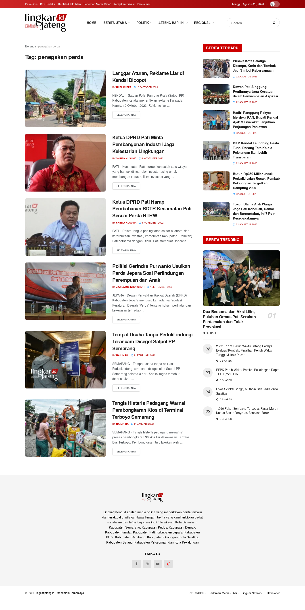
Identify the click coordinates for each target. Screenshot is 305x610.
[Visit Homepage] (46, 22)
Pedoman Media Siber (97, 4)
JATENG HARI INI (171, 22)
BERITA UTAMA (115, 22)
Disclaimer (143, 4)
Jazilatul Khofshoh (130, 286)
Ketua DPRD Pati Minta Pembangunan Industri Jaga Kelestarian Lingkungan (143, 144)
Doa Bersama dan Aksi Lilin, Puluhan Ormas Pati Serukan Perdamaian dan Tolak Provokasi (229, 319)
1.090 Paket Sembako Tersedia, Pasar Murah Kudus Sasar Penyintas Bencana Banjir (247, 410)
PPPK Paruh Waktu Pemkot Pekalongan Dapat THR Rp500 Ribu (247, 371)
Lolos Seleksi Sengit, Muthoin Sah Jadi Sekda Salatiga (247, 391)
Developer (273, 593)
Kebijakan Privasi (124, 4)
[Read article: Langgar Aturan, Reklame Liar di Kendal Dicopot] (65, 98)
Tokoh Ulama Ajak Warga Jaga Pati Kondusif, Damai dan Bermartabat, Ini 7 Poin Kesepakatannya (254, 211)
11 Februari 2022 (144, 355)
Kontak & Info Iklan (69, 4)
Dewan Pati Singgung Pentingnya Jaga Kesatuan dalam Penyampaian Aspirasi (255, 91)
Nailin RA (122, 355)
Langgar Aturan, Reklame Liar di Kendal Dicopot (148, 76)
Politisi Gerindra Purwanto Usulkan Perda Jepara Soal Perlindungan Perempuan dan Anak (151, 272)
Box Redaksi (48, 4)
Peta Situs (31, 4)
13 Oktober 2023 (147, 87)
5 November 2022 (152, 222)
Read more (126, 114)
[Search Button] (275, 22)
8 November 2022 (152, 158)
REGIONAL (202, 22)
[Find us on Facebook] (136, 564)
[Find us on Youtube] (158, 564)
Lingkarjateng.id (44, 593)
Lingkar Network (252, 593)
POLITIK (142, 22)
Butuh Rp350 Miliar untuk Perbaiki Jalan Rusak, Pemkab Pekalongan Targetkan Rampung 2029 (256, 180)
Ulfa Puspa (123, 87)
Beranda (30, 46)
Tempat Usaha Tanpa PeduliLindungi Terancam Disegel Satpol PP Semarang (152, 341)
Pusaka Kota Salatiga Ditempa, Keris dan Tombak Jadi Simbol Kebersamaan (254, 65)
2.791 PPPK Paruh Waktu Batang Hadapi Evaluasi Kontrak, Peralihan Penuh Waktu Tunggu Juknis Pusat (244, 350)
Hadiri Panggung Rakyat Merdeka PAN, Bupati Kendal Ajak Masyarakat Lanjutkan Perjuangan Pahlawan (255, 119)
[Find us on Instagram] (147, 564)
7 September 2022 (160, 286)
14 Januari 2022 (143, 423)
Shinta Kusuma (126, 158)
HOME (91, 22)
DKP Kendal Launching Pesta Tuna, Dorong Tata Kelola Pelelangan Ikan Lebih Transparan (256, 150)
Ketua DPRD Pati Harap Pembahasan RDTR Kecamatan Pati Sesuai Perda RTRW (152, 208)
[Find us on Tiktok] (168, 564)
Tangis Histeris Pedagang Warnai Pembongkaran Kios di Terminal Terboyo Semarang (148, 409)
